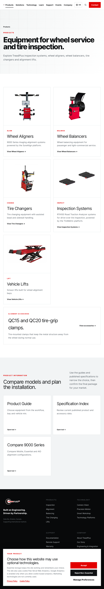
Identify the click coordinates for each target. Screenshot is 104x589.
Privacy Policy (12, 581)
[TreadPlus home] (4, 4)
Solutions (20, 5)
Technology (31, 5)
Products (9, 5)
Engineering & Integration (87, 546)
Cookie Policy (25, 581)
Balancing (50, 513)
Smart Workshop (84, 513)
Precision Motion (84, 509)
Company (68, 5)
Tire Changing (52, 517)
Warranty (50, 546)
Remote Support (53, 542)
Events (59, 5)
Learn (41, 5)
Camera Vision (83, 505)
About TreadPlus (84, 538)
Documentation (52, 538)
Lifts (48, 522)
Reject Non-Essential (84, 573)
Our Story (81, 542)
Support (49, 5)
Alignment (50, 509)
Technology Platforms (86, 517)
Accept (84, 565)
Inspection (50, 505)
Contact (94, 5)
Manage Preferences (83, 579)
